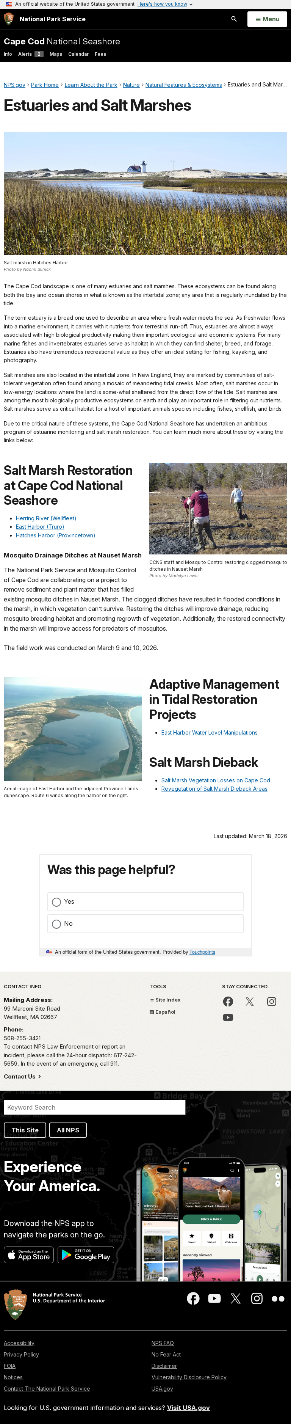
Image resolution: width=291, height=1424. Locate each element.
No (68, 923)
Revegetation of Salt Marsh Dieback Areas (214, 788)
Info (8, 54)
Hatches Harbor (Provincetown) (55, 535)
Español (164, 1012)
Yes (69, 901)
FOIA (10, 1366)
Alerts (29, 54)
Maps (56, 54)
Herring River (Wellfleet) (46, 518)
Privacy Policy (21, 1354)
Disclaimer (164, 1366)
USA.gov (162, 1388)
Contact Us (20, 1076)
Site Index (167, 1000)
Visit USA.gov (188, 1407)
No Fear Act (166, 1354)
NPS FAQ (163, 1343)
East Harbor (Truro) (40, 526)
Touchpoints (202, 951)
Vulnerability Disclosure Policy (189, 1377)
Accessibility (19, 1343)
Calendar (78, 54)
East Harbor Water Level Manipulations (209, 732)
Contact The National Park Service (47, 1388)
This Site (25, 1130)
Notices (13, 1377)
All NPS (68, 1130)
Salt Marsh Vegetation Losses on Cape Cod (215, 780)
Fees (100, 54)
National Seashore (62, 41)
